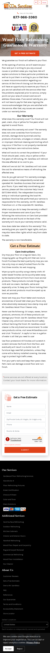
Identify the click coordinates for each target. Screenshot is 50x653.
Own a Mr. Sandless (11, 585)
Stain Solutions (9, 504)
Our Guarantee (9, 599)
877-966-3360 (25, 17)
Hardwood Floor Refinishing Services (18, 476)
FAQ (4, 590)
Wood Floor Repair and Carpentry (17, 545)
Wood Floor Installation (13, 559)
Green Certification (11, 490)
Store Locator (9, 613)
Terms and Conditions (12, 604)
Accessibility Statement (13, 609)
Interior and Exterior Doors (14, 536)
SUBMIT (25, 450)
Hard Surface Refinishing (13, 522)
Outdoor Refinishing (11, 527)
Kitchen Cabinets (10, 531)
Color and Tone (9, 499)
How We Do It (8, 481)
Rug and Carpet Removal (13, 550)
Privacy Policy (33, 642)
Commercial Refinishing (13, 555)
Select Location (9, 619)
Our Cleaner (8, 564)
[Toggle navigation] (47, 6)
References (8, 595)
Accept (8, 649)
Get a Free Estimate (11, 581)
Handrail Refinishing (11, 541)
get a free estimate (25, 53)
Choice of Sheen (9, 495)
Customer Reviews (10, 576)
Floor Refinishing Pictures (14, 485)
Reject (20, 649)
